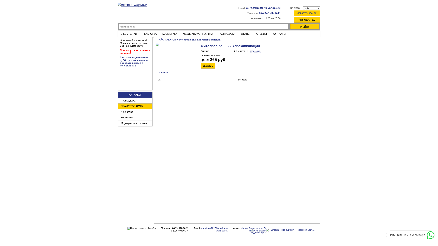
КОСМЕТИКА (169, 33)
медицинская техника (198, 33)
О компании (129, 33)
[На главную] (132, 5)
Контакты (279, 33)
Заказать (208, 65)
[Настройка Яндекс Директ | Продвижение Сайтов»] (290, 230)
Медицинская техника (134, 123)
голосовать (255, 51)
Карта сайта (222, 231)
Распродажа (128, 100)
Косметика (127, 117)
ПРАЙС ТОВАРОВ (132, 106)
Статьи (245, 33)
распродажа (227, 33)
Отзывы (261, 33)
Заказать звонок (307, 12)
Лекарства (150, 33)
